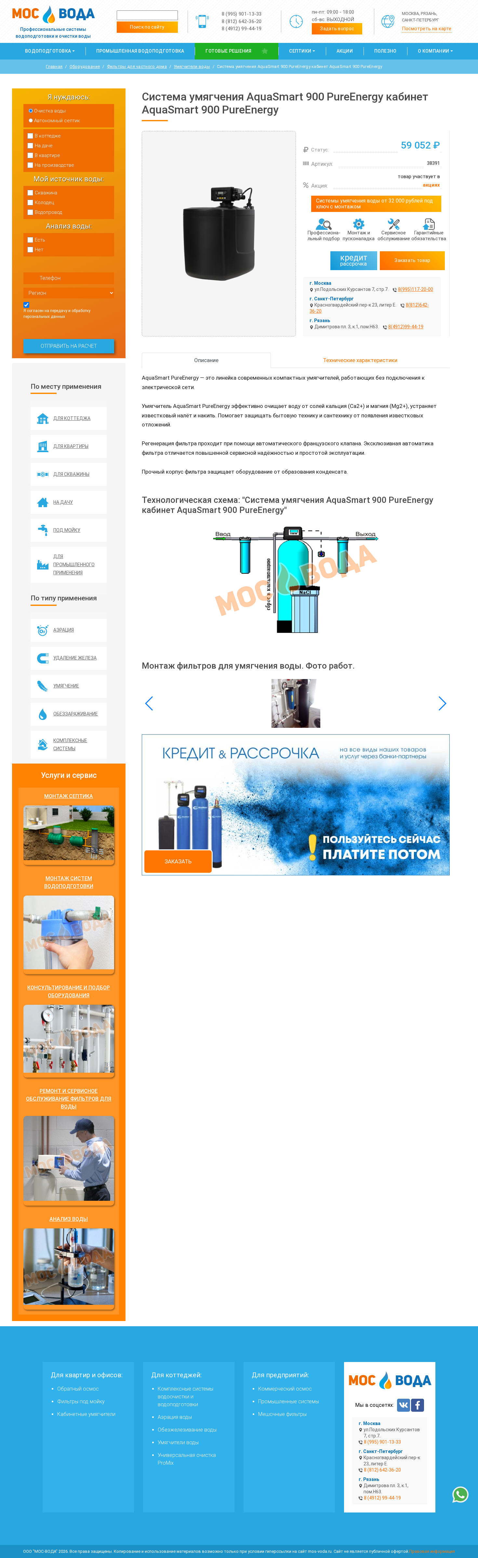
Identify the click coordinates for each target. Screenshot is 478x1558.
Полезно (385, 51)
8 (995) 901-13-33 (242, 14)
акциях (431, 185)
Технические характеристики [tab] (360, 360)
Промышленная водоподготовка (140, 51)
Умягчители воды (178, 1442)
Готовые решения (229, 51)
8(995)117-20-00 (415, 289)
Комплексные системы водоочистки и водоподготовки (185, 1396)
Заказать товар (412, 260)
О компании (433, 51)
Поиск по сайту (147, 27)
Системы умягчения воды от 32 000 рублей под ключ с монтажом (374, 204)
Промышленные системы (288, 1401)
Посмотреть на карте (426, 29)
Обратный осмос (78, 1389)
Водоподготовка (48, 51)
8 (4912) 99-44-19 (242, 29)
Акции (345, 51)
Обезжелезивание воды (187, 1430)
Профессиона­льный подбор (323, 236)
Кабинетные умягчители (86, 1414)
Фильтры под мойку (81, 1401)
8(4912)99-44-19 (405, 326)
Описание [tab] (206, 360)
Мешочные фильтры (282, 1414)
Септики (300, 51)
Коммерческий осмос (285, 1389)
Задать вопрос (337, 28)
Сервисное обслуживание (394, 236)
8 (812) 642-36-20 (242, 21)
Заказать (178, 861)
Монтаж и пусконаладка (359, 236)
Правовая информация (432, 1551)
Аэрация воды (175, 1417)
